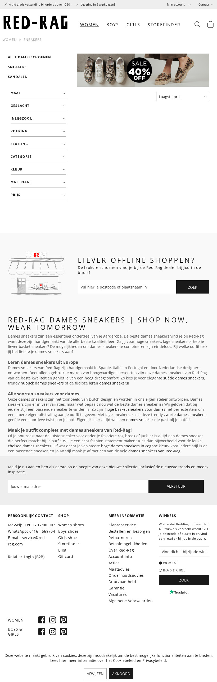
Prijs (15, 195)
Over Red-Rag (121, 550)
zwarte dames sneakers (185, 414)
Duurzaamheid (122, 581)
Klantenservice (122, 524)
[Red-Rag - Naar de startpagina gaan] (36, 24)
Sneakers (17, 67)
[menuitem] (179, 4)
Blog (62, 550)
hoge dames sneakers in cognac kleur (134, 445)
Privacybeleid (154, 660)
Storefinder (68, 543)
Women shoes (71, 524)
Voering (19, 131)
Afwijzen (95, 673)
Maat (16, 93)
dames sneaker (139, 419)
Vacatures (117, 594)
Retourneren (120, 537)
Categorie (21, 156)
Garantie (116, 588)
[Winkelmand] (210, 24)
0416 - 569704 (42, 531)
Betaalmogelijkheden (128, 543)
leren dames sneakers (108, 383)
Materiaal (21, 182)
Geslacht (20, 105)
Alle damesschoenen (29, 57)
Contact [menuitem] (204, 4)
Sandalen (18, 77)
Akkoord (121, 673)
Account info (120, 556)
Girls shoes (68, 537)
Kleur (16, 169)
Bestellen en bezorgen (129, 531)
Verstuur (176, 486)
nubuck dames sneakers (42, 383)
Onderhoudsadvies (126, 575)
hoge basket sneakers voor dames (135, 409)
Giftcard (65, 556)
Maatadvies (119, 569)
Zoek (192, 287)
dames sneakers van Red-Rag (154, 450)
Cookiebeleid (124, 660)
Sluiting (19, 144)
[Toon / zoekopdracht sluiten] (197, 24)
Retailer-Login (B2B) (26, 556)
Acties (114, 562)
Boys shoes (68, 531)
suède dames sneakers (183, 378)
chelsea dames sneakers (29, 445)
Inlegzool (21, 118)
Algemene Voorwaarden (130, 600)
